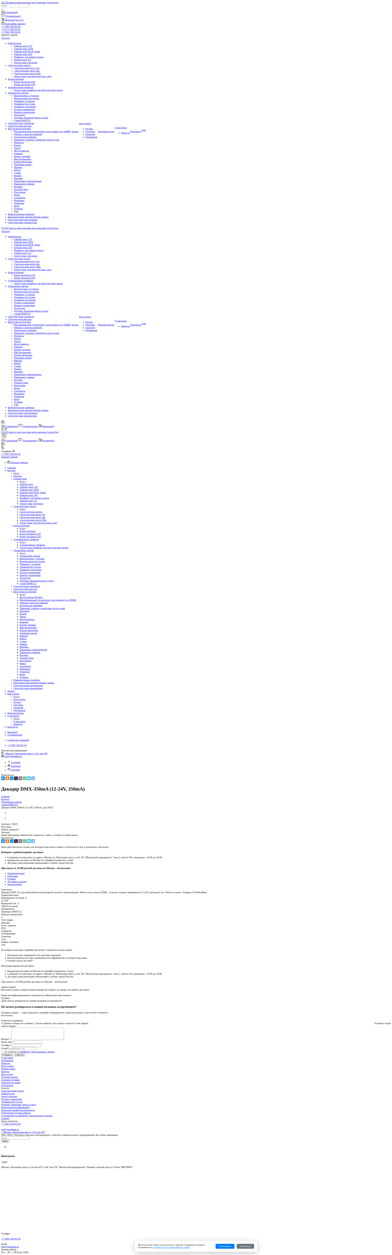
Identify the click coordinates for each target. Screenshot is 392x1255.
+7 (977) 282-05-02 (10, 29)
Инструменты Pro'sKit (31, 597)
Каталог (17, 476)
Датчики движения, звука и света (18, 1104)
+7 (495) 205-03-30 (10, 26)
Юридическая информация (15, 1107)
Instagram (16, 766)
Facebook (16, 762)
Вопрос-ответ (8, 1069)
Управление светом (30, 556)
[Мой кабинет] (2, 422)
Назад (16, 473)
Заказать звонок (9, 457)
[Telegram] (33, 778)
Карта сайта (7, 1066)
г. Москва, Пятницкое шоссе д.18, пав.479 (25, 753)
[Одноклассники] (7, 778)
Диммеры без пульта (12, 1102)
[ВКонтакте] (3, 778)
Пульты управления (11, 1099)
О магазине (19, 721)
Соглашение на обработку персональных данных (27, 1115)
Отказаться (245, 1246)
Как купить (19, 699)
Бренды (5, 1071)
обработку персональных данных (37, 1052)
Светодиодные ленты (31, 512)
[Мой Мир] (11, 778)
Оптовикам (7, 1060)
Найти (5, 1141)
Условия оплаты (9, 1077)
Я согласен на (30, 1052)
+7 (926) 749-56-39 (10, 32)
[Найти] (2, 9)
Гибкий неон (26, 484)
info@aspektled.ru (13, 756)
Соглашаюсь (225, 1246)
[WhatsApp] (24, 778)
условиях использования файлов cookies (171, 1247)
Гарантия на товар (10, 1082)
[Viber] (20, 778)
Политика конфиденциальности (18, 1110)
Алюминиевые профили (32, 545)
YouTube (15, 770)
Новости (5, 1063)
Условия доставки (10, 1080)
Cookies (5, 1118)
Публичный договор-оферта (16, 1113)
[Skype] (29, 778)
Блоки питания (27, 531)
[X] (16, 778)
